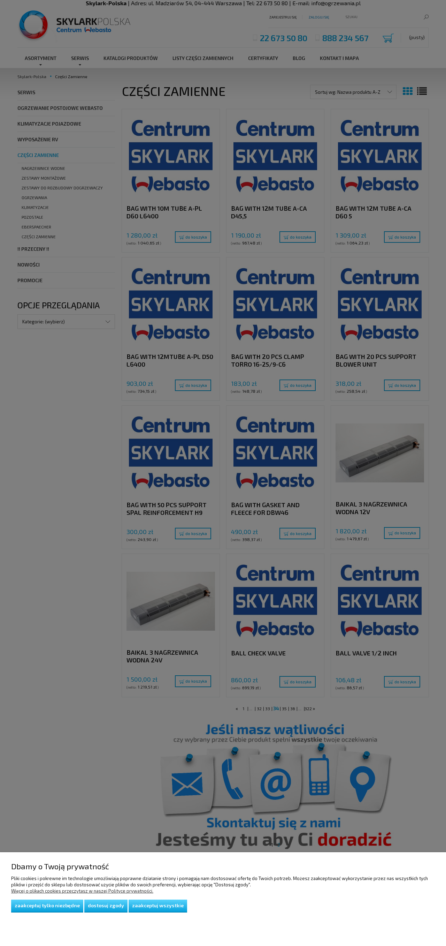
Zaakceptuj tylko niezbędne (47, 905)
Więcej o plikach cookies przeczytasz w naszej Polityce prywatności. (82, 891)
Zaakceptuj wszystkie (158, 905)
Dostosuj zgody (106, 905)
